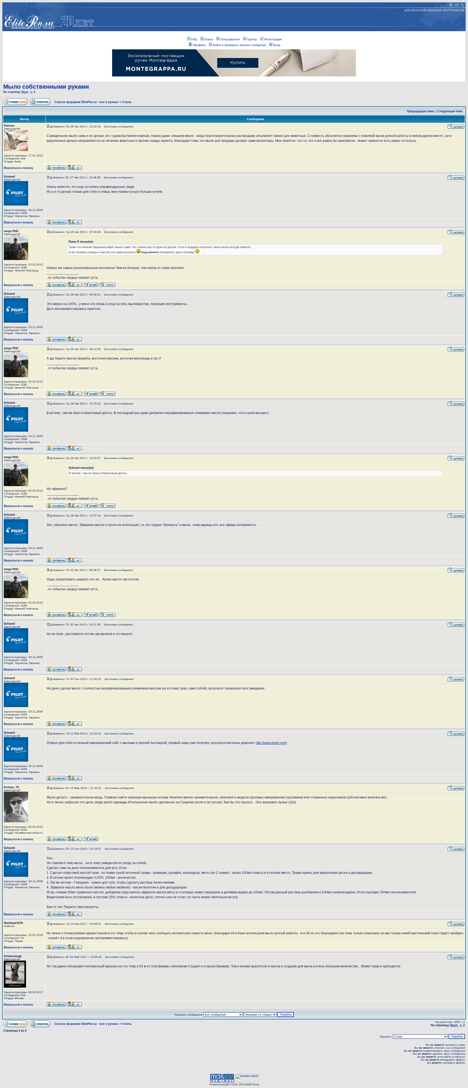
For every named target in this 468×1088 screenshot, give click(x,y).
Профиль (199, 45)
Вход (276, 45)
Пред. (25, 91)
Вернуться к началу (18, 167)
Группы (252, 39)
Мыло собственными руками (46, 86)
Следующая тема (449, 111)
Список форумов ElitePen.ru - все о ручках (86, 102)
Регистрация (273, 39)
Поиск (208, 39)
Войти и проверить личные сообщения (239, 45)
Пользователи (230, 39)
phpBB (225, 1084)
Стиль (127, 102)
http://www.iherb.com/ (271, 743)
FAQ (194, 39)
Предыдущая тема (420, 111)
